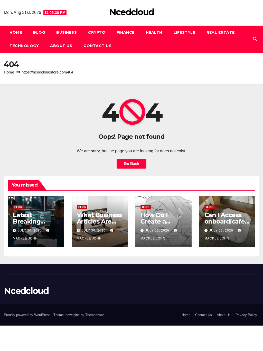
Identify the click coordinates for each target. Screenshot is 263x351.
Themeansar (94, 315)
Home (16, 32)
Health (154, 32)
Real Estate (220, 32)
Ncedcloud (131, 12)
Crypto (96, 32)
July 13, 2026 (157, 230)
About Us (61, 45)
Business (66, 32)
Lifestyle (184, 32)
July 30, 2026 (30, 230)
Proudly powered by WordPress (28, 315)
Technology (24, 45)
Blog (39, 32)
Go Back (131, 163)
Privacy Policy (246, 315)
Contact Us (97, 45)
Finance (126, 32)
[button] (255, 39)
